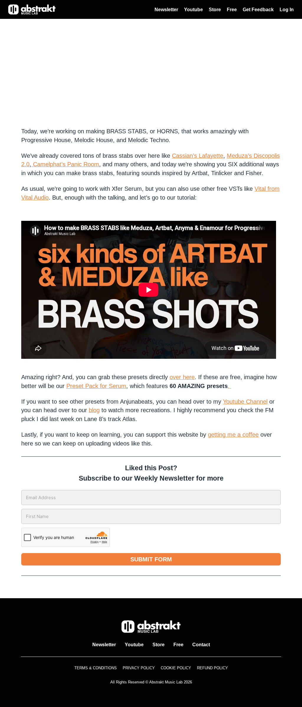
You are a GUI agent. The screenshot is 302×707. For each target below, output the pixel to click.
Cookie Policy (176, 668)
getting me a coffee (233, 434)
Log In (287, 9)
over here (182, 377)
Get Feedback (258, 9)
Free (232, 9)
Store (215, 9)
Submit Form (151, 559)
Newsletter (166, 9)
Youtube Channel (245, 401)
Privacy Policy (139, 668)
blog (94, 410)
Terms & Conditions (95, 668)
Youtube (193, 9)
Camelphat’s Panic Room (65, 164)
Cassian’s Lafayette (197, 155)
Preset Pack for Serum (96, 386)
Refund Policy (212, 668)
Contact (201, 644)
